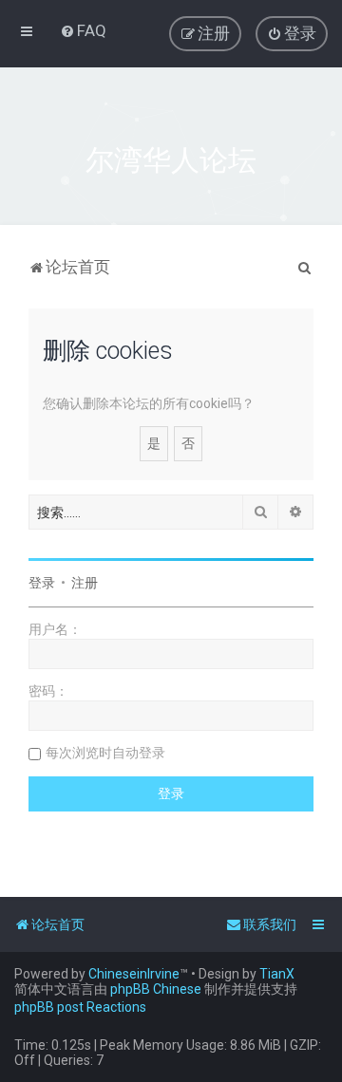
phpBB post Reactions (80, 1007)
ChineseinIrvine (134, 973)
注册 (84, 582)
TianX (276, 973)
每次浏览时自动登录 (105, 752)
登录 (41, 582)
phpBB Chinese (155, 989)
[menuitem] (83, 30)
